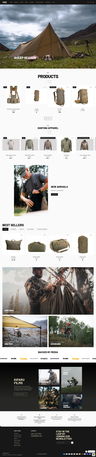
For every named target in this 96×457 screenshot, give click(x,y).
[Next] (49, 81)
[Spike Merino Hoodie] (29, 144)
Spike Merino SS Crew (11, 155)
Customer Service (17, 435)
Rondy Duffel (83, 256)
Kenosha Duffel (59, 256)
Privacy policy (9, 454)
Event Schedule (17, 440)
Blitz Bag (13, 256)
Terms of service (14, 454)
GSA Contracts (17, 443)
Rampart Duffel (36, 256)
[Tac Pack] (59, 96)
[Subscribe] (72, 443)
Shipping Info (16, 442)
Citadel (82, 109)
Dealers (15, 438)
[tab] (5, 229)
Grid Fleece (66, 155)
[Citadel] (83, 96)
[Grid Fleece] (66, 144)
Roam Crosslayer (48, 155)
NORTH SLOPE (65, 373)
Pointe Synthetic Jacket (85, 155)
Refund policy (4, 454)
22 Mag (36, 109)
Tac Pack (60, 109)
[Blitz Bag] (13, 244)
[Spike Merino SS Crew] (11, 144)
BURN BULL (44, 382)
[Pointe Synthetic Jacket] (85, 144)
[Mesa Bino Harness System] (13, 96)
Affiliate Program (17, 445)
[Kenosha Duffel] (59, 244)
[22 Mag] (36, 96)
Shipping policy (20, 454)
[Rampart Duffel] (36, 244)
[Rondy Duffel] (83, 244)
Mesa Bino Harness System (13, 109)
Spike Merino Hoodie (29, 155)
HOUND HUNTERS (66, 406)
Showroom (16, 433)
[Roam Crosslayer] (48, 144)
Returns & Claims (17, 436)
